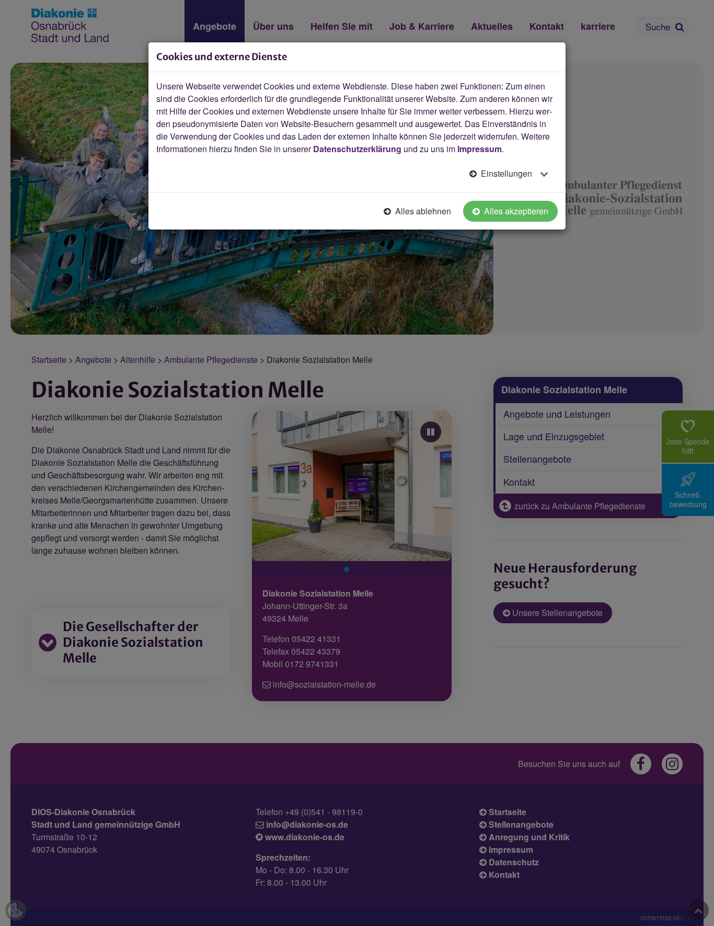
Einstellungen (506, 173)
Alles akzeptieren (515, 211)
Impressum (479, 149)
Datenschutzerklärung (357, 149)
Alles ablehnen (422, 211)
